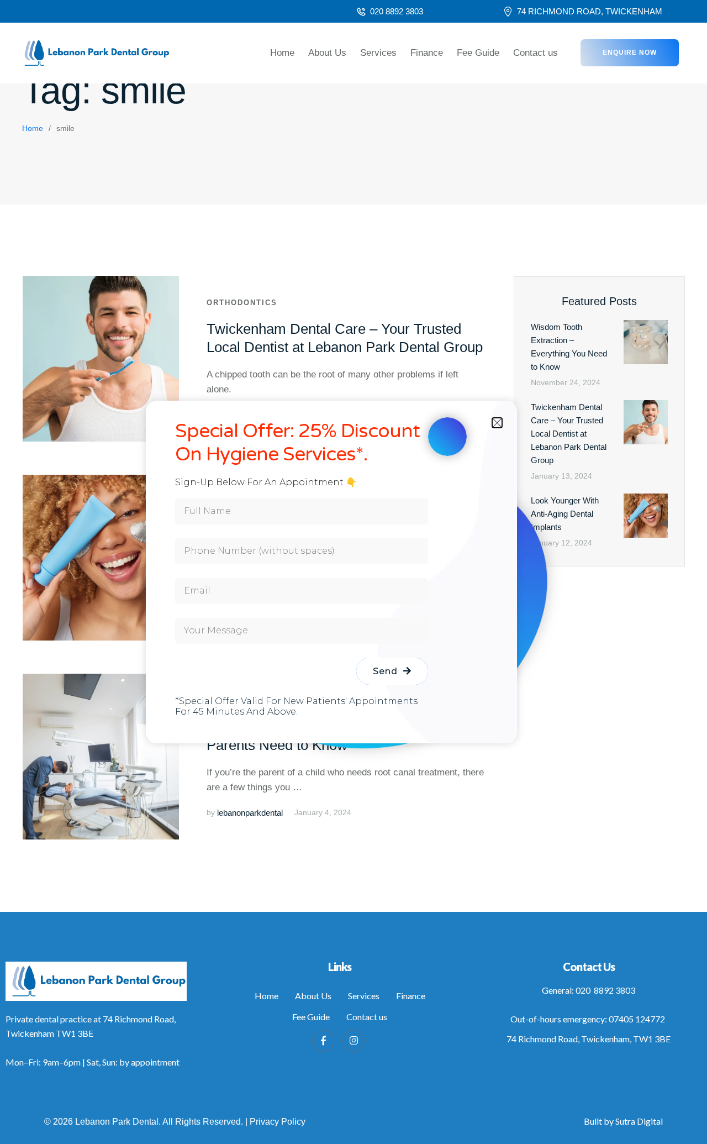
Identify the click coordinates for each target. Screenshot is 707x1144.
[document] (353, 572)
